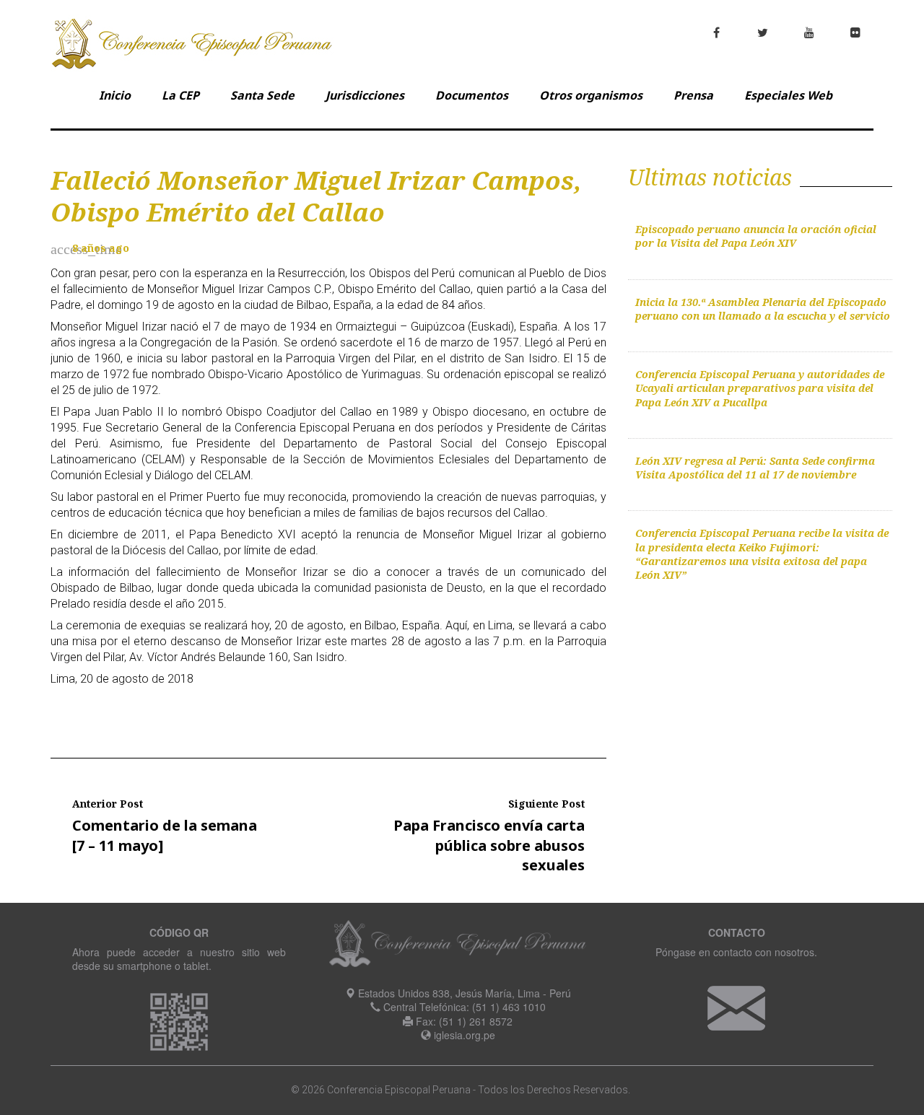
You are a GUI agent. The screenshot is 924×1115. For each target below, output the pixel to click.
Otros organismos (590, 95)
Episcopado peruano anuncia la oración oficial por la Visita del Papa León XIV (755, 236)
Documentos (471, 95)
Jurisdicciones (365, 95)
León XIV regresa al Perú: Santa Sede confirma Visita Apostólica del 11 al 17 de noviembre (755, 467)
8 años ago (100, 248)
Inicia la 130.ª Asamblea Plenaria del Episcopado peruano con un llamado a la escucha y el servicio (762, 309)
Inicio (115, 95)
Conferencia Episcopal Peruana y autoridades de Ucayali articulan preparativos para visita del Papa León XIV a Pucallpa (759, 388)
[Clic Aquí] (736, 1006)
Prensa (693, 95)
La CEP (180, 95)
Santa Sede (262, 95)
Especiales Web (788, 95)
